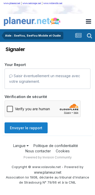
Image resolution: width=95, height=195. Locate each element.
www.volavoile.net (52, 3)
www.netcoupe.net (32, 3)
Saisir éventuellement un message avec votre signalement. (44, 79)
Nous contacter (38, 151)
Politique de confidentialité (55, 145)
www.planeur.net (12, 3)
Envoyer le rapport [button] (26, 128)
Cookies (63, 151)
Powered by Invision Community (48, 157)
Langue (20, 145)
